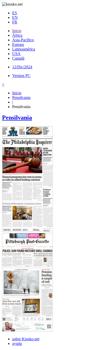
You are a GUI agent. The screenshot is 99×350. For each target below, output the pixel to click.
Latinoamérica (23, 49)
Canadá (18, 58)
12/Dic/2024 (22, 67)
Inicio (16, 31)
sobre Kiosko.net (25, 339)
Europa (18, 44)
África (17, 35)
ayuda (17, 343)
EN (15, 17)
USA (16, 53)
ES (14, 13)
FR (14, 22)
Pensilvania (21, 97)
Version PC (21, 75)
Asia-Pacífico (23, 40)
